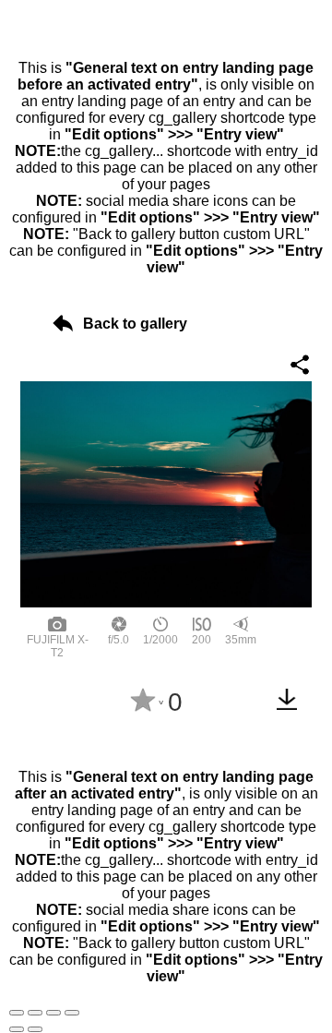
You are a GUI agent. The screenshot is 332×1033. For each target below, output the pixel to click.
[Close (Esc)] (16, 1012)
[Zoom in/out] (72, 1012)
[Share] (35, 1012)
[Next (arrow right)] (35, 1029)
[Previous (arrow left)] (16, 1029)
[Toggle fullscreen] (53, 1012)
